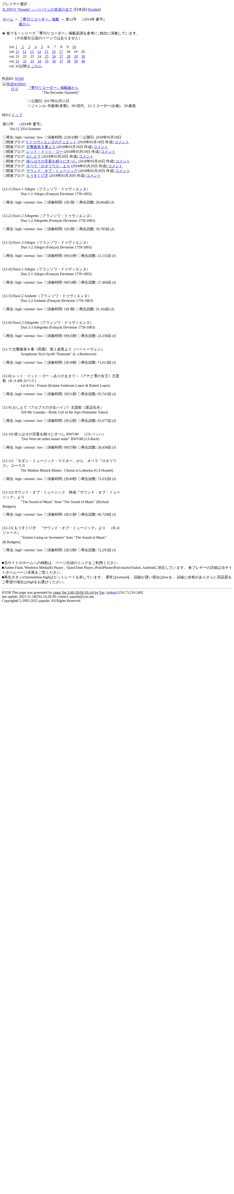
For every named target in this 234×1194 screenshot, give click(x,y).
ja (108, 592)
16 (54, 52)
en (114, 592)
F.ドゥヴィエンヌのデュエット (51, 142)
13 (32, 52)
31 (17, 61)
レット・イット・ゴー (44, 152)
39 (76, 61)
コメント (121, 142)
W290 (19, 79)
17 (61, 52)
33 (32, 61)
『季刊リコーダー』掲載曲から (53, 88)
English (94, 9)
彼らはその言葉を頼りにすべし (51, 161)
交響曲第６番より (41, 147)
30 (83, 56)
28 (68, 56)
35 (46, 61)
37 (61, 61)
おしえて (33, 156)
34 (39, 61)
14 (39, 52)
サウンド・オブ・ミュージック (51, 171)
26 (54, 56)
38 (68, 61)
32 (25, 61)
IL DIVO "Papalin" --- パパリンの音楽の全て (38, 9)
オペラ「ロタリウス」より (48, 166)
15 (46, 52)
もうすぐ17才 (37, 176)
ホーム (8, 19)
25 (46, 56)
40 (83, 61)
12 (24, 52)
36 (54, 61)
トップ (16, 115)
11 (17, 52)
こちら (36, 66)
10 (74, 47)
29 (76, 56)
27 (61, 56)
